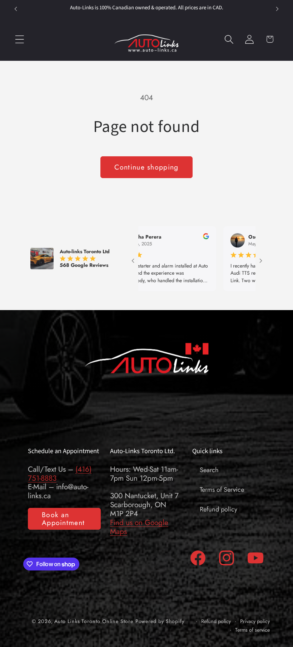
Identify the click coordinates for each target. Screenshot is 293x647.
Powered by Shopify (159, 621)
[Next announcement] (277, 9)
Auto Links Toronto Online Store (93, 621)
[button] (19, 39)
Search (209, 470)
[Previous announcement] (16, 9)
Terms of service (252, 630)
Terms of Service (222, 489)
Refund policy (218, 509)
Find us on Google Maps (139, 527)
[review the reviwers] (185, 237)
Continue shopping (146, 167)
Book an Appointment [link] (63, 519)
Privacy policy (255, 621)
